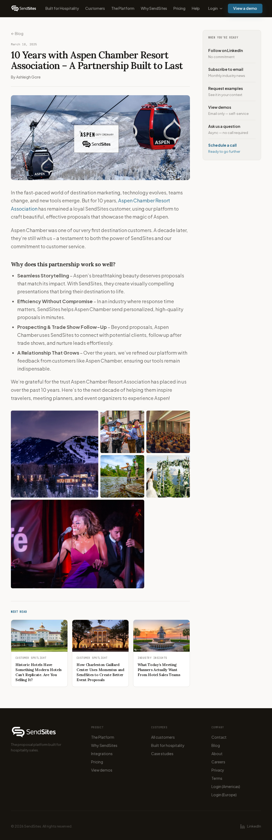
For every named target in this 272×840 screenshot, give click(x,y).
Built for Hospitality (62, 8)
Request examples (225, 91)
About (217, 753)
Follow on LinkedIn (225, 53)
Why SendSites (154, 8)
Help (196, 8)
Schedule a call (224, 148)
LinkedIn (254, 826)
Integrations (102, 753)
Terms (216, 778)
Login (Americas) (225, 786)
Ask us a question (228, 129)
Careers (218, 761)
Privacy (217, 770)
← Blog (17, 33)
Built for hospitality (168, 745)
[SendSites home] (24, 8)
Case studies (162, 753)
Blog (215, 745)
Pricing (179, 8)
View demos (228, 110)
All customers (163, 737)
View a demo (245, 8)
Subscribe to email (226, 72)
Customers (95, 8)
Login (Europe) (224, 794)
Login (213, 8)
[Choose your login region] (221, 8)
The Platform (122, 8)
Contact (219, 737)
